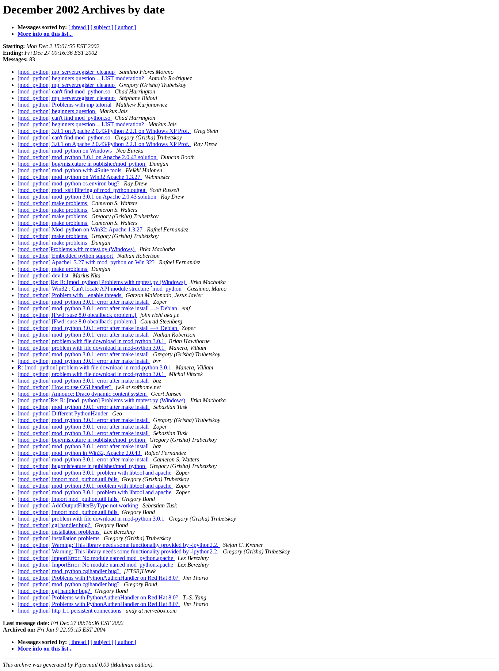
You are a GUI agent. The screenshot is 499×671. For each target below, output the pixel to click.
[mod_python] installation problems (59, 532)
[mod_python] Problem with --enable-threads (70, 295)
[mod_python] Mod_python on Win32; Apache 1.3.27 (81, 229)
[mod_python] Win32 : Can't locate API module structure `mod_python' (101, 288)
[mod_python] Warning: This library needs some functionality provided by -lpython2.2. (119, 545)
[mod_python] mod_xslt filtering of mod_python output (82, 190)
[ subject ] (102, 27)
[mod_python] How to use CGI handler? (65, 387)
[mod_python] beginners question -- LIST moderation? (81, 78)
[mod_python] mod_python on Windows (65, 150)
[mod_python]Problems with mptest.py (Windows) (77, 249)
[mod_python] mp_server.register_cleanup (67, 72)
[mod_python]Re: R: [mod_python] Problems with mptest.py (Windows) (102, 282)
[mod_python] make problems (53, 203)
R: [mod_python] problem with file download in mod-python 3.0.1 (95, 367)
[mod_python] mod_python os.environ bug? (69, 183)
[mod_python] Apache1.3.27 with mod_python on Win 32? (87, 262)
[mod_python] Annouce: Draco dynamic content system (83, 394)
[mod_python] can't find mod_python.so (65, 91)
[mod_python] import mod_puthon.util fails (68, 479)
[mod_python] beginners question (57, 111)
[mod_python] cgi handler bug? (55, 525)
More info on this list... (45, 34)
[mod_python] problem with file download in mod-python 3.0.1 (92, 341)
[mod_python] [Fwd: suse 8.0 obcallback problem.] (77, 315)
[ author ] (125, 27)
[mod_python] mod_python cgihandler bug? (69, 571)
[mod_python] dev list (44, 275)
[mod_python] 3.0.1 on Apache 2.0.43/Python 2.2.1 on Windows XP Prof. (104, 131)
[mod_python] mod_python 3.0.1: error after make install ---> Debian (98, 308)
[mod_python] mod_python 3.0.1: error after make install (84, 302)
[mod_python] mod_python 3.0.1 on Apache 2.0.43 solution (88, 157)
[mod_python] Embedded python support (66, 256)
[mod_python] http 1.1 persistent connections (70, 610)
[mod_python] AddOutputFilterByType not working (79, 505)
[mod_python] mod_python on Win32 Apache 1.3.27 (80, 177)
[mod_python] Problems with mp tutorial (65, 104)
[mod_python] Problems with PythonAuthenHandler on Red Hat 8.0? (99, 578)
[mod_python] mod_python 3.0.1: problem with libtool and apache (95, 472)
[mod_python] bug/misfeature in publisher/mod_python (82, 164)
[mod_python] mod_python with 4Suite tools (70, 170)
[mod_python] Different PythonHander (63, 413)
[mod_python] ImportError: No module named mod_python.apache (96, 558)
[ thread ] (78, 27)
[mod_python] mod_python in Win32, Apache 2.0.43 (80, 453)
